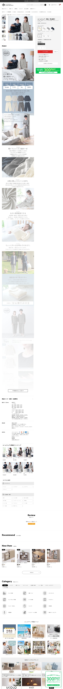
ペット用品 (25, 503)
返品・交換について (42, 59)
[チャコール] (48, 29)
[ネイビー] (53, 29)
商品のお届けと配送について (44, 56)
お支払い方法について (15, 439)
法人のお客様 (26, 8)
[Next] (32, 28)
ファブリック (14, 14)
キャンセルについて (42, 57)
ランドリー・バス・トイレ (17, 500)
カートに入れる (45, 51)
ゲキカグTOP (4, 14)
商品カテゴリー (4, 8)
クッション (4, 486)
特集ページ (11, 8)
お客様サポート (32, 8)
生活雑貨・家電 (9, 14)
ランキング (20, 8)
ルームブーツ (26, 486)
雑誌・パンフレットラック (51, 562)
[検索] (45, 5)
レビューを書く (31, 523)
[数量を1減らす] (39, 48)
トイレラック (4, 562)
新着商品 (16, 8)
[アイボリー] (40, 29)
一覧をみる (31, 572)
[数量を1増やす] (44, 48)
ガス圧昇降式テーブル (35, 562)
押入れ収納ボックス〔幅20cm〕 (22, 562)
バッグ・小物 (5, 503)
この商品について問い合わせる (47, 63)
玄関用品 (25, 500)
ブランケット (5, 489)
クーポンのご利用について (43, 54)
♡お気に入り (56, 51)
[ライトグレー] (44, 29)
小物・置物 (4, 500)
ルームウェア (18, 14)
